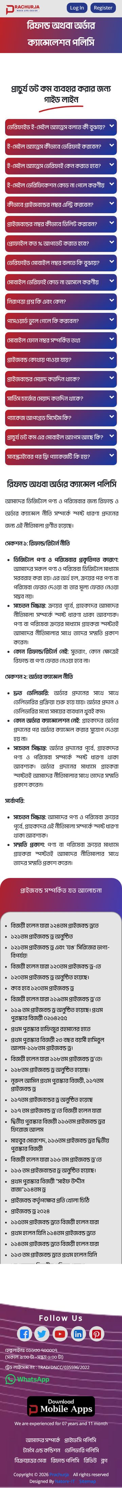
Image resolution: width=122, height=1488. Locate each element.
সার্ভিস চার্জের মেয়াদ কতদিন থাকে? (45, 399)
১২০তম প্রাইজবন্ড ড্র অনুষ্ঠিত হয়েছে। (50, 977)
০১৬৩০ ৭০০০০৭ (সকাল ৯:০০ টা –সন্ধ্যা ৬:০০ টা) (34, 1353)
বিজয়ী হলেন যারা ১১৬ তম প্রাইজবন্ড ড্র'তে (56, 1160)
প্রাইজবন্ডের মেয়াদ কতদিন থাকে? (43, 379)
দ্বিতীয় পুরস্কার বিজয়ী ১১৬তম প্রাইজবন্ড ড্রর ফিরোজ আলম (58, 1126)
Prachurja (59, 1474)
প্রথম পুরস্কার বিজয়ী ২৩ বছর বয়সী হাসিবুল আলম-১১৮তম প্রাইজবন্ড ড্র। (57, 1044)
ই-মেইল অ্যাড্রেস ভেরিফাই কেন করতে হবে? (54, 166)
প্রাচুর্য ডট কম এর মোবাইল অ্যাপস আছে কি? (55, 437)
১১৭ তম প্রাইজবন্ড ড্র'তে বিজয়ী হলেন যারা (56, 1111)
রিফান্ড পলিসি (65, 1460)
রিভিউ (90, 1460)
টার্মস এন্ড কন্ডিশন (41, 1450)
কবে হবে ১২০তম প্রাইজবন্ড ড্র (42, 988)
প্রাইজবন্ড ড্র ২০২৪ (30, 1211)
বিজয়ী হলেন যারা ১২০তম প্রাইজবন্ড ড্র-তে (56, 966)
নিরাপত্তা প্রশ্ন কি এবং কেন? (36, 302)
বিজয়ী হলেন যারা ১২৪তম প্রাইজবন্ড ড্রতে (55, 926)
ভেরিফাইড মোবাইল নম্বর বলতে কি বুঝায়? (53, 263)
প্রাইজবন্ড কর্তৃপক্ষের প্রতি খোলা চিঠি (50, 1200)
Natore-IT (65, 1481)
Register (103, 8)
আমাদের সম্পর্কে (43, 1440)
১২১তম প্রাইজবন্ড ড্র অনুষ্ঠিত (42, 937)
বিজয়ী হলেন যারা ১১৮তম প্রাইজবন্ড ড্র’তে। (56, 1059)
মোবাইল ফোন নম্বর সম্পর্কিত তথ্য (43, 340)
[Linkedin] (78, 1333)
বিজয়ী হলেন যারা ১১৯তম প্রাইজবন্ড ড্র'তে (56, 999)
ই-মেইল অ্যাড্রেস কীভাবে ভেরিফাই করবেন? (54, 147)
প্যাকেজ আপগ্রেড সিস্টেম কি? (39, 418)
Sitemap (87, 1481)
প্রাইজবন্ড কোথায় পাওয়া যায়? (39, 360)
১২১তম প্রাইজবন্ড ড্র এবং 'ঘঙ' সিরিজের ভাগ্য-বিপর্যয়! (60, 952)
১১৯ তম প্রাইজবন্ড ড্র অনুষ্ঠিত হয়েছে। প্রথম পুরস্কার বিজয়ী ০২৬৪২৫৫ (57, 1014)
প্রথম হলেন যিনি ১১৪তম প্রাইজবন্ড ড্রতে (53, 1233)
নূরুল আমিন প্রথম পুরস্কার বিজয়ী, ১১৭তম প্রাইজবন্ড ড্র (57, 1085)
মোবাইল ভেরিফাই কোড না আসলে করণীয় (53, 282)
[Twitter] (41, 1333)
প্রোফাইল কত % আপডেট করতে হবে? (48, 244)
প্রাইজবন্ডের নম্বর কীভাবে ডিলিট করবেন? (52, 224)
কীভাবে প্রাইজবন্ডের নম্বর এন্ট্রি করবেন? (50, 205)
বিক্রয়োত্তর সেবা (30, 1460)
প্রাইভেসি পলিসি (80, 1440)
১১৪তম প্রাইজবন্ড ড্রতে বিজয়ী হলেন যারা (55, 1244)
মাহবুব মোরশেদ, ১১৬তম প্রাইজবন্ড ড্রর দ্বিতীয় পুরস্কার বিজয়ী (60, 1145)
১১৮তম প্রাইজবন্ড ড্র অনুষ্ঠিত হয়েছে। (50, 1070)
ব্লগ (104, 1460)
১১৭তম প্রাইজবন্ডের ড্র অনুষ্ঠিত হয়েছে (52, 1100)
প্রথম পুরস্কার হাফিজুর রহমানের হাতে (50, 1029)
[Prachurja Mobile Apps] (61, 1406)
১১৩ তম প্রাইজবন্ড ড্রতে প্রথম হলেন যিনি (54, 1255)
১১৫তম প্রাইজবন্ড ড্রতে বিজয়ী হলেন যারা (55, 1222)
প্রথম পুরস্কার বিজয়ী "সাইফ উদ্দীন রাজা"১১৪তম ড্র (47, 1186)
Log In (77, 8)
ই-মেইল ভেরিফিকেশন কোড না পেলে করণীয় (55, 185)
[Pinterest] (96, 1333)
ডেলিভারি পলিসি (82, 1450)
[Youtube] (60, 1333)
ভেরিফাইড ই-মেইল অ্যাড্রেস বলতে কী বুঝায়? (56, 127)
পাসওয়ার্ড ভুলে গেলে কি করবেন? (43, 321)
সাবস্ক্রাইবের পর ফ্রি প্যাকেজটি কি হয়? (48, 457)
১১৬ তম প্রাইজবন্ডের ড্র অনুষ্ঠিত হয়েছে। (53, 1170)
